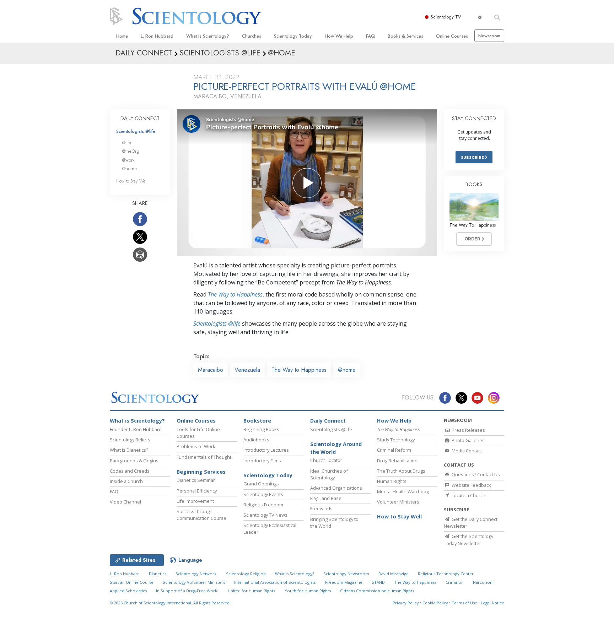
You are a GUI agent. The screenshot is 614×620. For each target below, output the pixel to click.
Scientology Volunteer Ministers (194, 582)
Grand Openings (261, 483)
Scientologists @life (135, 131)
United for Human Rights (251, 590)
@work (128, 160)
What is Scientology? (207, 36)
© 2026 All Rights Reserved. (170, 602)
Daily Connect (328, 420)
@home (347, 370)
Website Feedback (471, 485)
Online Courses (452, 36)
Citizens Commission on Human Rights (377, 590)
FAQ (370, 36)
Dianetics (157, 573)
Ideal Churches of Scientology (329, 474)
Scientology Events (263, 494)
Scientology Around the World (336, 448)
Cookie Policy (435, 602)
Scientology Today (293, 36)
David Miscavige (393, 573)
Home (122, 36)
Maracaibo (210, 370)
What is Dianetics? (129, 450)
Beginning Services (201, 471)
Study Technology (396, 439)
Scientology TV (446, 16)
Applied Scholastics (128, 590)
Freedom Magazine (343, 582)
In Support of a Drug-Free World (187, 590)
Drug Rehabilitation (397, 460)
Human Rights (391, 481)
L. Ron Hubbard (157, 36)
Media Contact (466, 450)
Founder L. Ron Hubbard (136, 429)
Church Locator (326, 460)
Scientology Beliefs (130, 439)
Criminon (455, 582)
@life (126, 142)
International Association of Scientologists (275, 582)
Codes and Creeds (130, 471)
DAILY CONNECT (140, 118)
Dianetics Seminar (196, 480)
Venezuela (247, 370)
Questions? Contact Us (475, 474)
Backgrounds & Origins (134, 460)
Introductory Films (262, 460)
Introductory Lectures (266, 450)
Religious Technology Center (446, 573)
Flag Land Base (325, 498)
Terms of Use (464, 602)
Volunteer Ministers (398, 502)
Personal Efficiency (197, 491)
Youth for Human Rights (308, 590)
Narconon (482, 582)
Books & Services (405, 36)
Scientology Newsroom (346, 573)
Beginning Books (261, 429)
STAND (378, 582)
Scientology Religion (246, 573)
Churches (251, 36)
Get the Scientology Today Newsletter (468, 539)
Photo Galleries (468, 440)
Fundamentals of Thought (204, 457)
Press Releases (468, 430)
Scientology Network (196, 573)
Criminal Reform (394, 450)
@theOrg (130, 151)
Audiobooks (256, 439)
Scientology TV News (265, 515)
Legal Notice (492, 602)
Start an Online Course (132, 582)
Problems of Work (196, 446)
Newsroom (489, 35)
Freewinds (321, 508)
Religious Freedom (263, 504)
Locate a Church (468, 495)
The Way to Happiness (235, 294)
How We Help (339, 36)
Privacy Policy (406, 602)
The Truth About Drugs (401, 471)
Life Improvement (195, 501)
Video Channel (125, 502)
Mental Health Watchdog (403, 491)
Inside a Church (126, 481)
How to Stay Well (131, 181)
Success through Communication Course (201, 514)
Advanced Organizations (336, 488)
